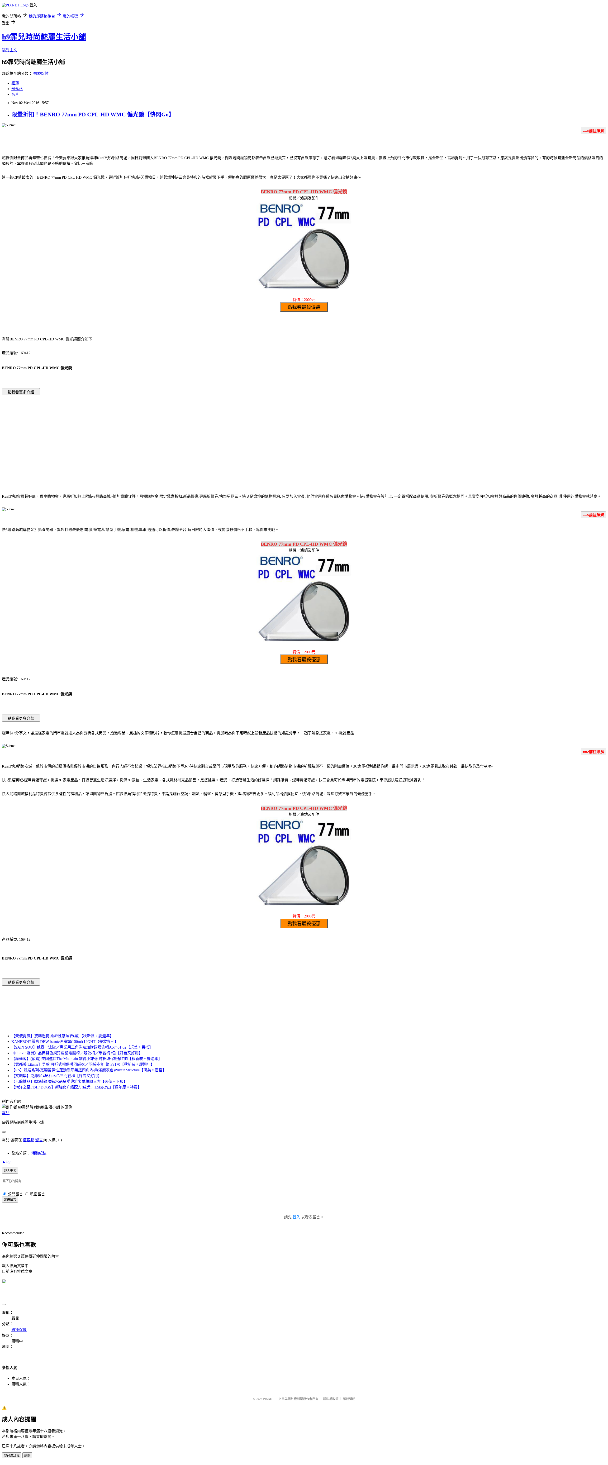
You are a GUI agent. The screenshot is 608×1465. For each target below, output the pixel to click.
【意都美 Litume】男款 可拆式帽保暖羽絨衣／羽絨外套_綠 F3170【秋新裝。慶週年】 (82, 1064)
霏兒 (6, 1113)
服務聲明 (349, 1399)
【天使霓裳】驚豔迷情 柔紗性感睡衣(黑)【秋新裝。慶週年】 (62, 1036)
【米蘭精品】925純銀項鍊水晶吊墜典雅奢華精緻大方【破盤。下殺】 (69, 1081)
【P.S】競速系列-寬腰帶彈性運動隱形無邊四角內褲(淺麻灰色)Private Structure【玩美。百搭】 (88, 1070)
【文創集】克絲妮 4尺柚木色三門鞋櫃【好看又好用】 (56, 1076)
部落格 (17, 89)
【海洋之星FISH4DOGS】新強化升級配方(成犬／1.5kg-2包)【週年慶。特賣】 (76, 1087)
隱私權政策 (330, 1399)
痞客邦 (28, 1140)
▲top (6, 1162)
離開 (27, 1455)
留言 (39, 1140)
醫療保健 (40, 74)
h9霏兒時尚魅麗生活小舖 (44, 37)
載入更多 (10, 1171)
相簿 (15, 83)
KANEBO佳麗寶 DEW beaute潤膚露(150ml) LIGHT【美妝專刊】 (64, 1042)
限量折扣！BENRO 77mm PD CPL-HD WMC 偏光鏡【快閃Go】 (92, 114)
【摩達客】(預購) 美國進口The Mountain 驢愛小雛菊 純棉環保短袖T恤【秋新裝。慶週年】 (86, 1059)
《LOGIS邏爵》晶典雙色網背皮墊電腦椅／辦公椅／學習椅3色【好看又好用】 (76, 1053)
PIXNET (268, 1399)
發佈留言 (10, 1200)
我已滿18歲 (11, 1455)
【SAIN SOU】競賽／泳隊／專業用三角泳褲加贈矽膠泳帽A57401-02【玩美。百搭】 (82, 1047)
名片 (15, 94)
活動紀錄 (39, 1153)
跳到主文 (9, 50)
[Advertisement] (264, 437)
